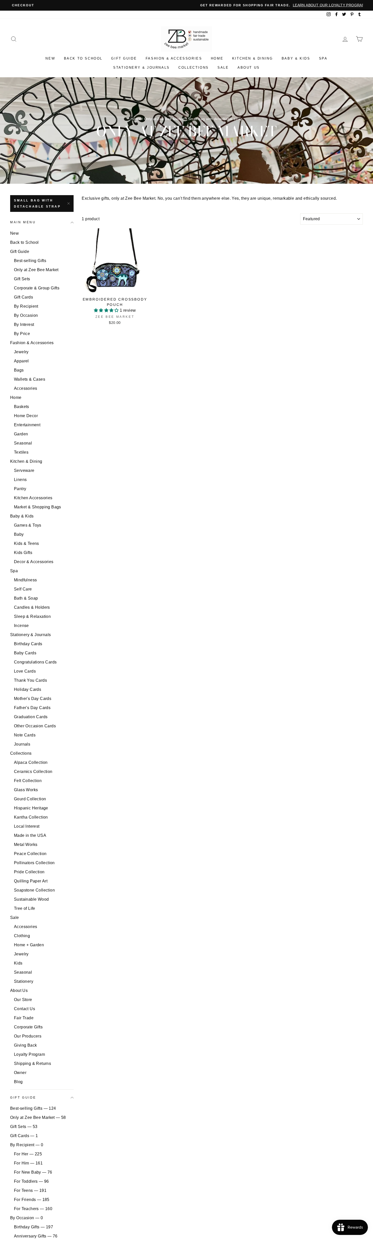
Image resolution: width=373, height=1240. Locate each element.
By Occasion (26, 315)
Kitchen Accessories (33, 498)
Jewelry (21, 352)
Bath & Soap (26, 598)
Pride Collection (29, 872)
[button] (107, 310)
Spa (323, 58)
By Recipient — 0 (26, 1145)
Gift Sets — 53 (24, 1126)
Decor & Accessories (34, 562)
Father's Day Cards (32, 708)
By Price (22, 333)
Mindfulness (25, 580)
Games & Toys (27, 525)
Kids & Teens (26, 543)
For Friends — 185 (31, 1199)
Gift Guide (124, 58)
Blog (18, 1082)
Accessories (25, 388)
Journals (22, 744)
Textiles (21, 452)
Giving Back (25, 1045)
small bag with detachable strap (37, 203)
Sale (223, 67)
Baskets (21, 406)
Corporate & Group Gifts (36, 288)
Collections (193, 67)
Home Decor (26, 416)
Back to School (83, 58)
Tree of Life (24, 908)
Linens (20, 479)
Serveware (24, 470)
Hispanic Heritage (31, 808)
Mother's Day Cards (32, 698)
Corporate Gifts (28, 1027)
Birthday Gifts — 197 (33, 1227)
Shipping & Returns (32, 1063)
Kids (18, 963)
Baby (19, 534)
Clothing (22, 936)
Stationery (23, 981)
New (50, 58)
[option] (186, 5)
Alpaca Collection (31, 762)
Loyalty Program (29, 1054)
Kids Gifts (23, 552)
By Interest (24, 324)
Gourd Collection (30, 799)
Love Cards (25, 671)
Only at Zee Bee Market (164, 119)
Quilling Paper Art (30, 881)
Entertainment (27, 425)
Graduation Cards (30, 717)
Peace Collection (30, 854)
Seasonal (23, 443)
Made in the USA (30, 835)
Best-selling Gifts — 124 (33, 1108)
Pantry (20, 489)
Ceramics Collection (33, 771)
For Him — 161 (28, 1163)
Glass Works (26, 790)
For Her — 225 (28, 1154)
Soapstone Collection (34, 890)
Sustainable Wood (31, 899)
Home (217, 58)
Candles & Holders (32, 607)
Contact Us (24, 1009)
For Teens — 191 (30, 1190)
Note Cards (25, 735)
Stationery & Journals (141, 67)
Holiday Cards (27, 689)
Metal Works (25, 844)
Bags (19, 370)
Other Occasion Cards (35, 726)
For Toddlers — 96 (31, 1181)
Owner (20, 1072)
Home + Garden (29, 945)
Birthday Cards (28, 644)
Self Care (23, 589)
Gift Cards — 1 (24, 1136)
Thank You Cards (30, 680)
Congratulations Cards (35, 662)
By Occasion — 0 (26, 1218)
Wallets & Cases (29, 379)
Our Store (23, 999)
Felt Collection (28, 781)
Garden (21, 434)
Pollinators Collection (34, 863)
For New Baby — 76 (33, 1172)
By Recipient (26, 306)
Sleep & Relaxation (32, 616)
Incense (21, 625)
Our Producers (27, 1036)
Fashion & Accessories (174, 58)
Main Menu (23, 222)
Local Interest (27, 826)
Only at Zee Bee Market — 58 (38, 1117)
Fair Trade (23, 1018)
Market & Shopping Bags (37, 507)
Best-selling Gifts (30, 260)
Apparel (21, 361)
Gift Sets (22, 279)
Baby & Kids (296, 58)
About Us (249, 67)
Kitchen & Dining (252, 58)
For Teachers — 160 (33, 1209)
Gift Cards (23, 297)
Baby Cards (25, 653)
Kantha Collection (31, 817)
